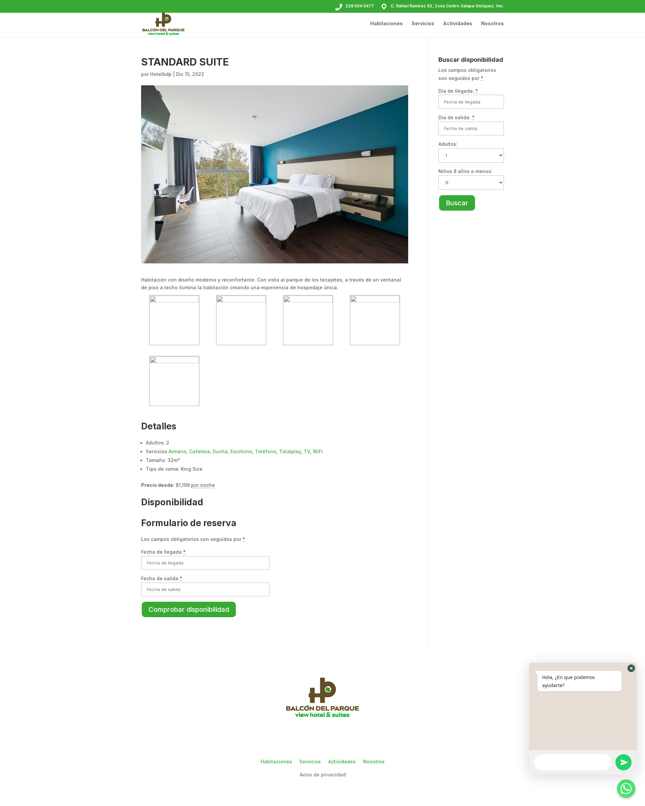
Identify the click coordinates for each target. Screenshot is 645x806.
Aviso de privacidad (323, 774)
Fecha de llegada (163, 552)
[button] (631, 668)
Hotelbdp (161, 74)
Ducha (220, 451)
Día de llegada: (458, 91)
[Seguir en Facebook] (303, 735)
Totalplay (290, 451)
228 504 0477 (359, 5)
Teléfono (265, 451)
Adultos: (448, 144)
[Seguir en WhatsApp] (342, 735)
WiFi (318, 451)
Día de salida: (456, 117)
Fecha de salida (161, 578)
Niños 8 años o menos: (465, 171)
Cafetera (199, 451)
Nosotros (492, 23)
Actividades (457, 23)
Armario (177, 451)
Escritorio (241, 451)
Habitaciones (386, 23)
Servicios (423, 23)
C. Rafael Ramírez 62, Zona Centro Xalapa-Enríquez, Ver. (447, 5)
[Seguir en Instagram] (322, 735)
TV (307, 451)
